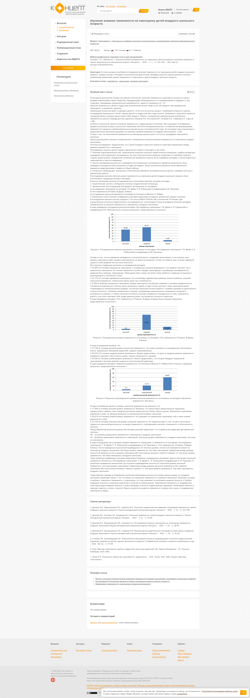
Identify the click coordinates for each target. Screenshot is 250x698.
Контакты (156, 654)
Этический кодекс (134, 650)
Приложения (64, 30)
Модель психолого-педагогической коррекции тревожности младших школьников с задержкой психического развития (145, 579)
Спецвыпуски (56, 654)
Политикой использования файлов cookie (220, 691)
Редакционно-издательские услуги (65, 84)
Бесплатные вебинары (63, 96)
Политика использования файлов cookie (153, 686)
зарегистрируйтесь (110, 623)
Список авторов (159, 657)
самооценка (124, 81)
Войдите (93, 623)
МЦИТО (90, 686)
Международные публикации (66, 90)
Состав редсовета (109, 650)
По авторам (121, 6)
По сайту (100, 6)
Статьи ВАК (68, 68)
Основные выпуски (66, 27)
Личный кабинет (182, 10)
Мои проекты (183, 657)
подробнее (182, 694)
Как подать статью (84, 650)
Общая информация (161, 650)
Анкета (181, 660)
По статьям (110, 6)
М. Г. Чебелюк (135, 50)
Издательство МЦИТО (68, 59)
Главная (181, 650)
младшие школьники (139, 81)
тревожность (112, 81)
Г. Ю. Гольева (119, 50)
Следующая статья (186, 34)
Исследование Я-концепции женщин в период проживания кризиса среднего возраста (132, 581)
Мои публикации (185, 654)
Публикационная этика (69, 48)
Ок (243, 692)
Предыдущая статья (101, 34)
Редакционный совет (68, 42)
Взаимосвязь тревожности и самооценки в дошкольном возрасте (123, 584)
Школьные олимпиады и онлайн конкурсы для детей (115, 686)
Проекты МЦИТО (165, 10)
